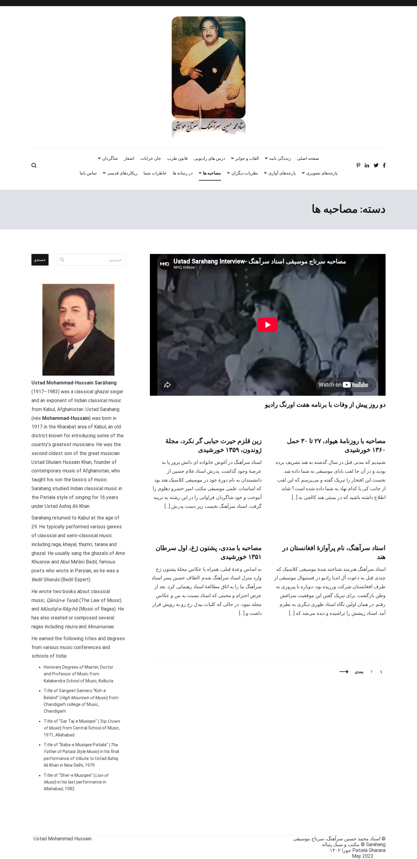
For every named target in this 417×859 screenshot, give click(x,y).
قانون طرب (177, 158)
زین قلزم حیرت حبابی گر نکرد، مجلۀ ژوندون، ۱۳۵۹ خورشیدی (213, 445)
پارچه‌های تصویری (322, 173)
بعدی (359, 671)
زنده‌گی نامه (280, 158)
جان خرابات (150, 158)
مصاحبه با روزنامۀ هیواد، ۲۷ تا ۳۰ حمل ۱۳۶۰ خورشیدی (336, 445)
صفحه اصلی (308, 158)
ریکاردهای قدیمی (122, 173)
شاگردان (110, 158)
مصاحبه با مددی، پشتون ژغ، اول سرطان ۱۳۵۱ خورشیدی (209, 552)
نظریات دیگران (244, 173)
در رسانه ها (183, 173)
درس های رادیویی (209, 158)
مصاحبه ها (212, 173)
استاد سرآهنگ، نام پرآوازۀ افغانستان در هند (334, 552)
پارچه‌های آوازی (282, 173)
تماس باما (88, 173)
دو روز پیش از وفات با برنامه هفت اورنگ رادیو (325, 405)
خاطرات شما (155, 173)
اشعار (129, 158)
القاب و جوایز (247, 158)
